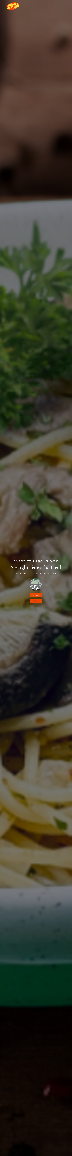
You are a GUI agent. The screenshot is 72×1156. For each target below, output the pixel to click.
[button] (36, 595)
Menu (64, 6)
